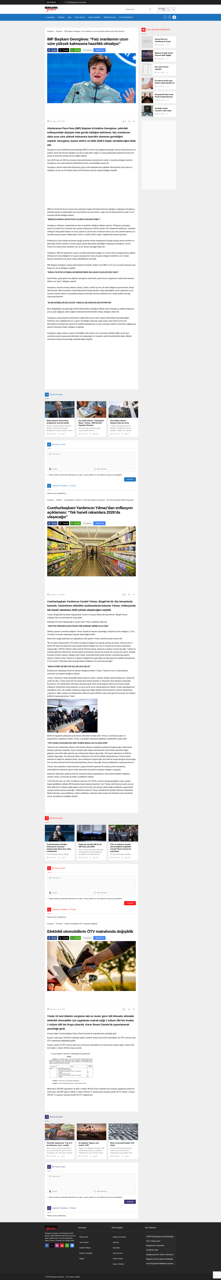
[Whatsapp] (67, 1245)
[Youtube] (62, 1245)
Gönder (77, 50)
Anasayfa (50, 31)
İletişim (81, 1258)
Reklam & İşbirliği (85, 1253)
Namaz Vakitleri (118, 1264)
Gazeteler (116, 1248)
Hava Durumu (118, 1253)
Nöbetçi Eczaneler (119, 1237)
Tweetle (65, 50)
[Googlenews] (72, 1245)
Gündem (59, 500)
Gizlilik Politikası (85, 1248)
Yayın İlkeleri (84, 1242)
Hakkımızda (83, 1237)
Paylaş (54, 50)
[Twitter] (52, 1245)
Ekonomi (59, 31)
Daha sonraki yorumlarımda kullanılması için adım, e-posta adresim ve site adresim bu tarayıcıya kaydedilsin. (86, 475)
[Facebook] (47, 1245)
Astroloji (116, 1242)
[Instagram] (57, 1245)
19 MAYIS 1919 (73, 2)
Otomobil (59, 924)
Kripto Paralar (118, 1258)
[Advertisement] (34, 55)
